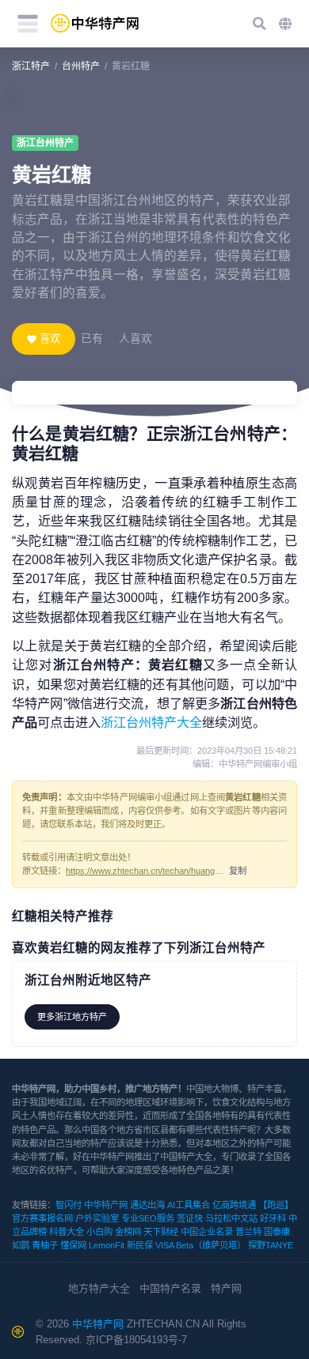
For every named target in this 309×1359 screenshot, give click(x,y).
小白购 (99, 1232)
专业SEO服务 (147, 1218)
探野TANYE (270, 1245)
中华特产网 (106, 1205)
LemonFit (106, 1245)
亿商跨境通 (234, 1205)
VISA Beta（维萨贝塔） (200, 1245)
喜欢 (50, 338)
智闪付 (68, 1205)
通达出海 (147, 1205)
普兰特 (248, 1232)
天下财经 (160, 1232)
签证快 (190, 1218)
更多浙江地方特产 (72, 1017)
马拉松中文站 (231, 1218)
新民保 (140, 1245)
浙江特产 (31, 66)
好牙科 (273, 1218)
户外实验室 (97, 1218)
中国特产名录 (170, 1288)
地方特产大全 (99, 1288)
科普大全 (66, 1232)
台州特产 (81, 66)
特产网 (226, 1288)
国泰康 (277, 1232)
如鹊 (20, 1245)
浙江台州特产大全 (151, 722)
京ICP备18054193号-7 (136, 1340)
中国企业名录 (207, 1232)
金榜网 (128, 1232)
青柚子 (45, 1245)
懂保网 (73, 1245)
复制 (237, 870)
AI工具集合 (188, 1205)
